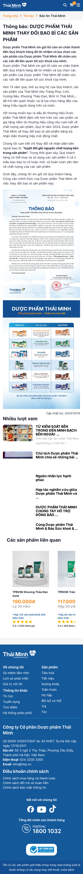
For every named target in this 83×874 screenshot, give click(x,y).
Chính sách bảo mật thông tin (24, 787)
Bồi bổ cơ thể (51, 701)
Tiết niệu (48, 678)
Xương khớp (50, 684)
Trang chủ (10, 16)
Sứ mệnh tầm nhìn (16, 673)
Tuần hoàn (49, 689)
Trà (44, 706)
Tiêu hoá (48, 673)
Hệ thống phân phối (17, 713)
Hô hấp (47, 695)
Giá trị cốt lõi (12, 684)
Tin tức (28, 16)
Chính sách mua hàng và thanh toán (29, 778)
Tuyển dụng (11, 702)
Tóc (44, 712)
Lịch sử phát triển (15, 678)
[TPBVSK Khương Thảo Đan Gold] (31, 569)
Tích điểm (10, 707)
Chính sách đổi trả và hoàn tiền (25, 783)
